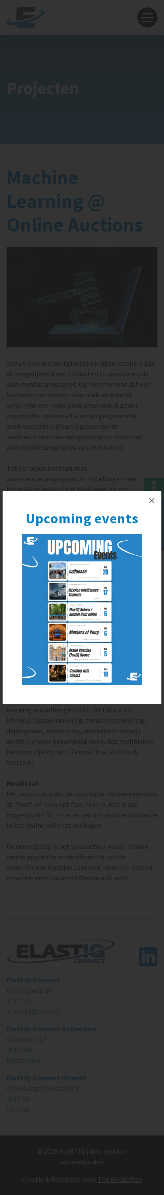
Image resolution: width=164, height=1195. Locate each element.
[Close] (151, 500)
